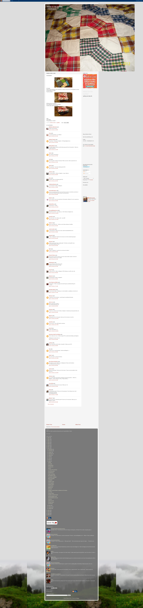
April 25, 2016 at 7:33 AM (53, 394)
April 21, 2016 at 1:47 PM (53, 292)
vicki (50, 159)
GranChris (51, 216)
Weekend (52, 568)
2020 (49, 442)
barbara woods (92, 197)
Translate (91, 179)
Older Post (77, 424)
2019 (49, 443)
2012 (49, 514)
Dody (50, 389)
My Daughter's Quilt (51, 475)
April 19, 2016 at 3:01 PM (53, 136)
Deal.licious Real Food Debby (54, 334)
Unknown (51, 241)
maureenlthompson (52, 190)
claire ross (51, 302)
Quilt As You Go (51, 500)
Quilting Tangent (52, 139)
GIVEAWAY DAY (54, 545)
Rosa (50, 178)
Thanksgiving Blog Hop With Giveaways (58, 528)
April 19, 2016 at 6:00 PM (53, 174)
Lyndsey (50, 342)
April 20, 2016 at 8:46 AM (53, 251)
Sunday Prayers (51, 484)
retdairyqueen (51, 262)
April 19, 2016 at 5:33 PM (53, 168)
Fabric (52, 579)
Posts (85, 171)
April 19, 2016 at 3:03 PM (53, 142)
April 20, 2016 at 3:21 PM (53, 259)
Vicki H (50, 165)
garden (52, 551)
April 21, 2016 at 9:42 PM (53, 312)
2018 (49, 445)
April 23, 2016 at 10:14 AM (53, 358)
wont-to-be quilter (54, 6)
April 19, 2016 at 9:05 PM (53, 194)
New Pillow (50, 491)
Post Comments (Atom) (55, 426)
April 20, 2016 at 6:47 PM (53, 266)
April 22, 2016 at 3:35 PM (53, 345)
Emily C (50, 355)
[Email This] (64, 122)
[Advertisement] (63, 415)
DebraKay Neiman (52, 289)
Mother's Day (53, 557)
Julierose (50, 171)
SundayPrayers (51, 472)
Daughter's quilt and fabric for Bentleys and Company (57, 490)
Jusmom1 (51, 235)
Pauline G (51, 222)
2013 (49, 513)
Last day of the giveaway (52, 469)
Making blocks (50, 465)
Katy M (50, 328)
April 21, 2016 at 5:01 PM (53, 298)
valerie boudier (52, 229)
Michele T (51, 398)
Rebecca (50, 315)
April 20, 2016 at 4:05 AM (53, 225)
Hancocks (50, 499)
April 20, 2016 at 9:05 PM (53, 272)
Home (63, 424)
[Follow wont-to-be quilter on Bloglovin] (86, 167)
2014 (49, 511)
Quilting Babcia (52, 145)
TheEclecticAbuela (52, 184)
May (49, 459)
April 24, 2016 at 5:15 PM (53, 386)
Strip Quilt (50, 488)
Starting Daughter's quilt (52, 496)
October (50, 452)
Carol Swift (51, 383)
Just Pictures (50, 503)
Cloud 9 (50, 269)
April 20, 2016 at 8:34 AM (53, 245)
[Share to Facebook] (67, 122)
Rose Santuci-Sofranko (53, 361)
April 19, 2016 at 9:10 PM (53, 200)
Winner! (49, 468)
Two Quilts (50, 463)
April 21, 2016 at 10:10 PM (53, 318)
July (49, 456)
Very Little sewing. (51, 471)
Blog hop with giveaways (55, 562)
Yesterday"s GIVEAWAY (52, 477)
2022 (49, 439)
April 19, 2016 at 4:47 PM (53, 155)
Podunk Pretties (52, 255)
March (49, 505)
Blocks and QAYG (51, 478)
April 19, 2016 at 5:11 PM (53, 162)
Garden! (49, 462)
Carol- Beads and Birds (53, 282)
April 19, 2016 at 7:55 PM (53, 187)
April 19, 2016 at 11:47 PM (53, 219)
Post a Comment (51, 404)
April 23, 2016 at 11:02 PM (53, 372)
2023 (49, 437)
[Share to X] (66, 122)
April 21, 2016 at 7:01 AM (53, 286)
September (50, 453)
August (49, 455)
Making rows (50, 487)
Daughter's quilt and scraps (53, 494)
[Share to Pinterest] (68, 122)
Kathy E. (50, 197)
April (49, 461)
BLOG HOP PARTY (54, 534)
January (50, 508)
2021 (49, 440)
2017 (49, 446)
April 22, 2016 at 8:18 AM (53, 339)
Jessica (50, 368)
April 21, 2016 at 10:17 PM (53, 324)
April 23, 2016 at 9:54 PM (53, 365)
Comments (86, 173)
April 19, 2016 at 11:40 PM (53, 213)
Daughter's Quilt (51, 481)
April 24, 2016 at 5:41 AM (53, 380)
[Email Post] (62, 122)
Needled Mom (51, 204)
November (50, 450)
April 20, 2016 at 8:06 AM (53, 238)
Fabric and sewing (51, 474)
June (49, 458)
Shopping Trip (50, 466)
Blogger (77, 598)
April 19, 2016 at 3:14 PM (53, 149)
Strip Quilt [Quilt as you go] (53, 497)
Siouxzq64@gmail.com (53, 210)
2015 (49, 510)
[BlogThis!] (65, 122)
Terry (50, 133)
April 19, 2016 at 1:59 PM (53, 129)
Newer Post (49, 424)
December (50, 449)
